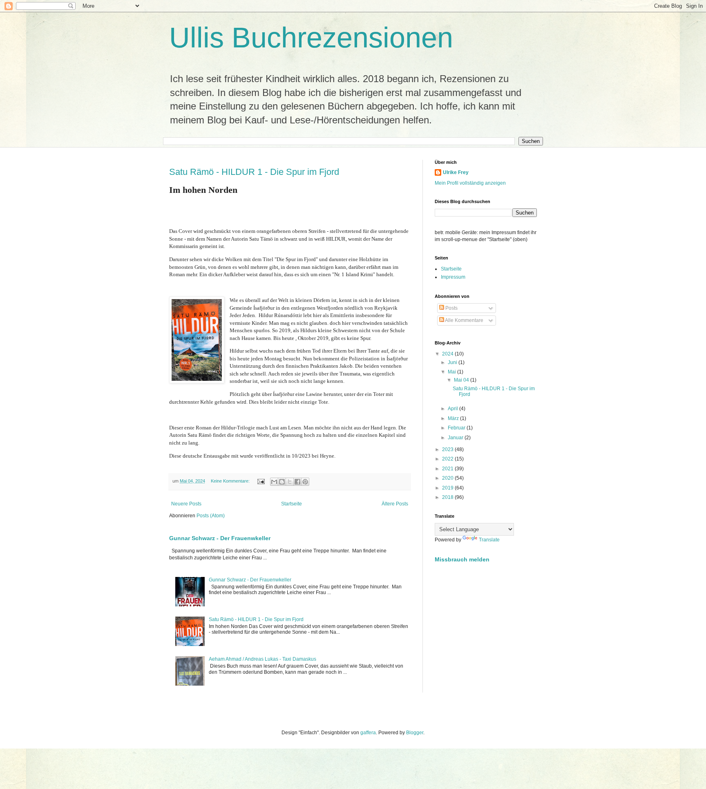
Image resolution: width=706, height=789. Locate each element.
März (454, 418)
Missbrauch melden (462, 559)
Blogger (414, 732)
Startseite (291, 504)
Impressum (453, 277)
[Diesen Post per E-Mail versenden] (274, 482)
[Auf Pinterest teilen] (305, 482)
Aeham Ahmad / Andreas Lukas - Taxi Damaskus (262, 659)
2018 (448, 497)
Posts (451, 308)
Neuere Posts (186, 504)
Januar (456, 437)
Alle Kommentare (463, 320)
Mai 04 (462, 380)
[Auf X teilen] (290, 482)
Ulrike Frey (456, 172)
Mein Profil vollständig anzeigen (470, 183)
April (453, 408)
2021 (448, 469)
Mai (452, 372)
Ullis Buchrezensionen (311, 38)
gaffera (368, 732)
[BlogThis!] (282, 482)
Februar (457, 428)
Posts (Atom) (211, 516)
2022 (448, 459)
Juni (453, 362)
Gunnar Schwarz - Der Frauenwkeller (219, 538)
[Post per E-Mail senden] (260, 480)
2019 (448, 488)
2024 (448, 354)
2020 (448, 478)
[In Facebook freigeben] (297, 482)
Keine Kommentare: (231, 480)
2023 (448, 449)
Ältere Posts (395, 504)
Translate (489, 540)
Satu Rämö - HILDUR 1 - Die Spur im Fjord (254, 172)
